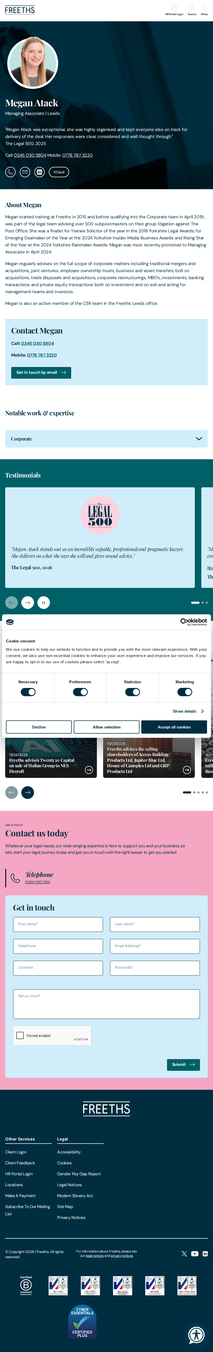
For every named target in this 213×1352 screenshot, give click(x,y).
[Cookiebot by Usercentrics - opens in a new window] (184, 622)
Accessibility (69, 1152)
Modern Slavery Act (75, 1195)
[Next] (27, 602)
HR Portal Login (18, 1174)
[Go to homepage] (20, 13)
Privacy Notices (71, 1217)
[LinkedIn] (205, 1254)
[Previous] (11, 602)
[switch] (80, 692)
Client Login (15, 1152)
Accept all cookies (174, 727)
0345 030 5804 (30, 155)
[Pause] (43, 602)
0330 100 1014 (37, 882)
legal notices (95, 1255)
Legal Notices (69, 1184)
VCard (59, 172)
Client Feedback (20, 1163)
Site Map (65, 1206)
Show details (184, 711)
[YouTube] (194, 1254)
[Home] (106, 1115)
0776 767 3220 (77, 155)
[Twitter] (184, 1254)
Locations (14, 1184)
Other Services (20, 1139)
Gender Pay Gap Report (79, 1174)
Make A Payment (20, 1195)
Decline (39, 727)
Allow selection (107, 727)
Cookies (64, 1163)
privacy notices (122, 1255)
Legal (62, 1139)
